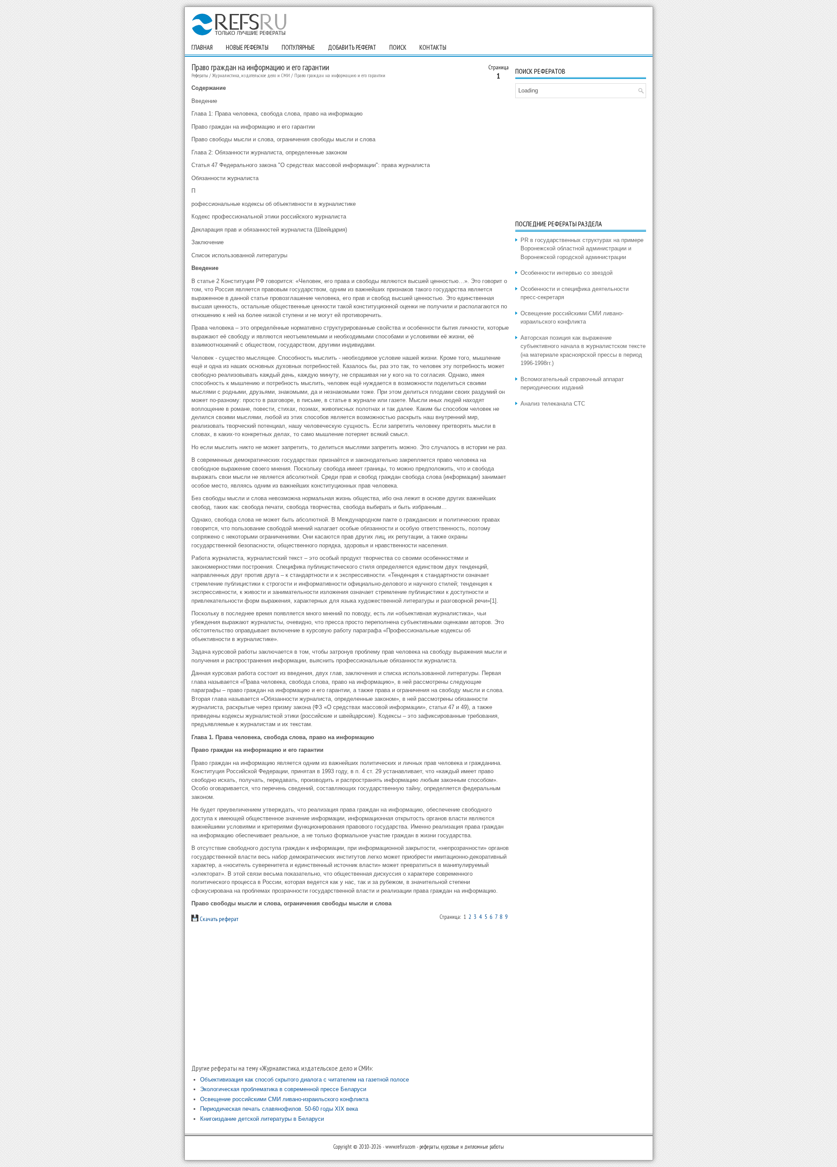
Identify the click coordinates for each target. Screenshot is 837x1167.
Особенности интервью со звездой (566, 273)
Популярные (298, 47)
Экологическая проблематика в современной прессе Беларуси (283, 1089)
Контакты (432, 47)
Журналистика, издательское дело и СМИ (251, 75)
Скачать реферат (218, 919)
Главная (202, 47)
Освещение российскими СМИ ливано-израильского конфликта (284, 1099)
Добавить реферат (352, 47)
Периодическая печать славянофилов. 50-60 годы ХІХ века (279, 1109)
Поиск (397, 47)
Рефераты (199, 75)
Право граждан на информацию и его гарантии (339, 75)
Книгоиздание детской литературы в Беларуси (262, 1119)
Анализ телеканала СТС (553, 403)
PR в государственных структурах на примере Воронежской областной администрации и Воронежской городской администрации (582, 248)
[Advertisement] (350, 993)
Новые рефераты (247, 47)
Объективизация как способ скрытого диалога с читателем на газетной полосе (304, 1079)
